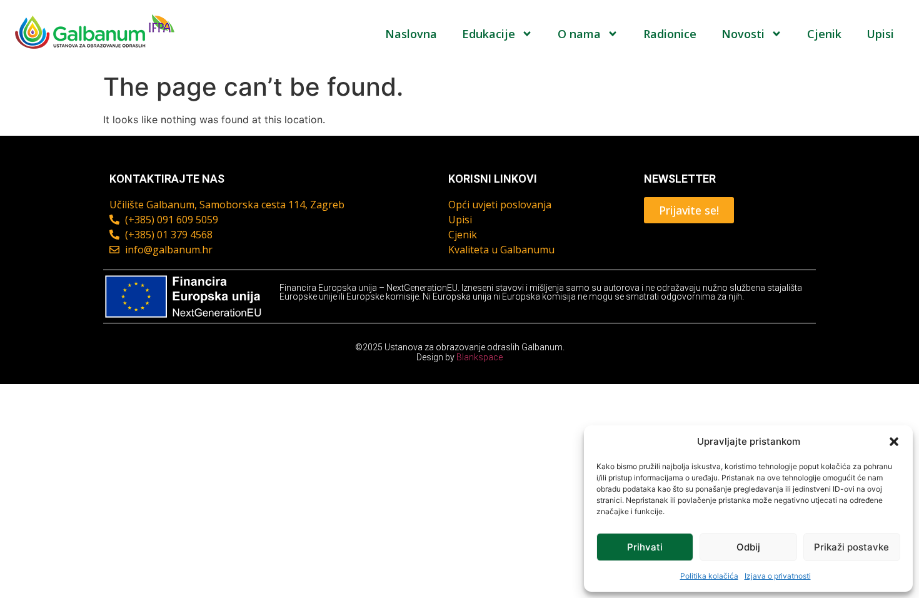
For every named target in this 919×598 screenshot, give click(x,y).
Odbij (748, 547)
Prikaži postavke (851, 547)
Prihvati (645, 547)
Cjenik (824, 33)
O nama (579, 33)
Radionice (669, 33)
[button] (894, 441)
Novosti (743, 33)
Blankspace (479, 357)
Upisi (880, 33)
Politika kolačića (709, 575)
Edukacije (488, 33)
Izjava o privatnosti (778, 575)
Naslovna (411, 33)
